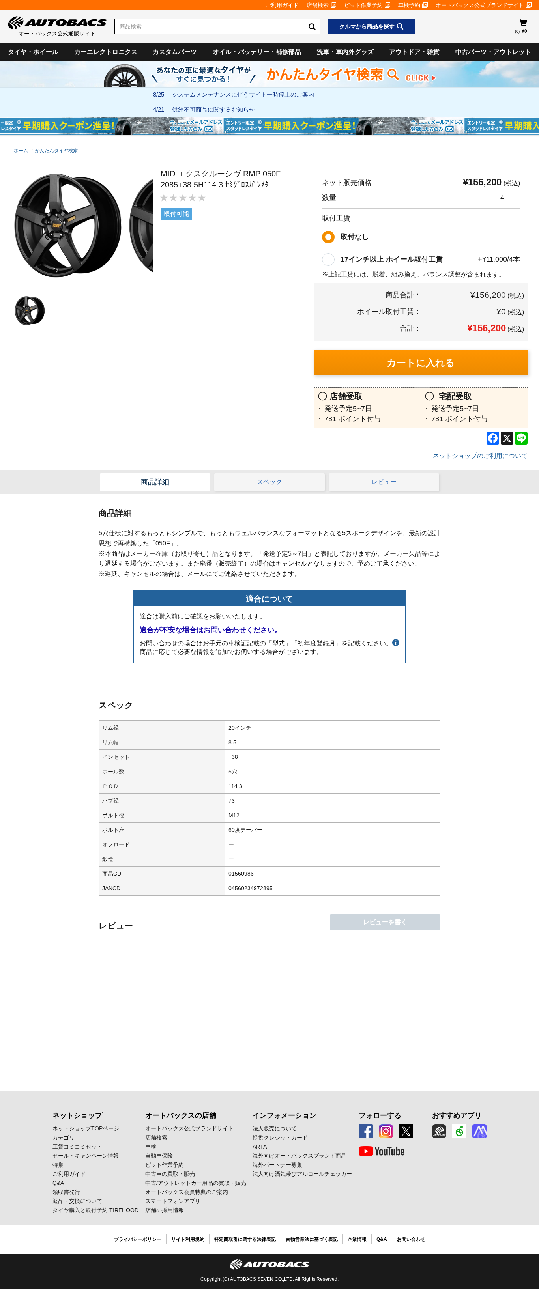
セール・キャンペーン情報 (85, 1156)
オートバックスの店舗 (180, 1115)
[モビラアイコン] (479, 1131)
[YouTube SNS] (381, 1151)
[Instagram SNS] (386, 1131)
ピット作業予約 (363, 5)
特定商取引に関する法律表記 (245, 1239)
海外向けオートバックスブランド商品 (299, 1156)
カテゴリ (63, 1137)
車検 (150, 1146)
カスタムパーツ (175, 52)
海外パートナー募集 (277, 1165)
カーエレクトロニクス (105, 52)
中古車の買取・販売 (170, 1174)
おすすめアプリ (457, 1115)
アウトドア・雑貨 (414, 52)
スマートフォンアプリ (172, 1201)
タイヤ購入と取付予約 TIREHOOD (95, 1210)
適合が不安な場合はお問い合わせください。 (211, 630)
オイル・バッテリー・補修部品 (257, 52)
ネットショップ (77, 1115)
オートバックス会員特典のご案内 (186, 1192)
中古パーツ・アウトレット (493, 52)
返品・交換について (77, 1201)
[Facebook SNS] (366, 1131)
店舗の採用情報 (164, 1210)
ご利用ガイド (282, 5)
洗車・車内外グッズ (345, 52)
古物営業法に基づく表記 (312, 1239)
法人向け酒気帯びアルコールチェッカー (302, 1174)
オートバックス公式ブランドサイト (480, 5)
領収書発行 (66, 1192)
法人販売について (275, 1128)
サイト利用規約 (187, 1239)
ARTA (260, 1146)
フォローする (380, 1115)
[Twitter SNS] (406, 1131)
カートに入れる (421, 362)
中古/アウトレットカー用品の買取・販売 (195, 1183)
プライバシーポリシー (137, 1239)
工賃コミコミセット (77, 1146)
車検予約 (409, 5)
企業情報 (357, 1239)
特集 (58, 1165)
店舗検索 (318, 5)
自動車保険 (159, 1156)
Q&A (58, 1183)
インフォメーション (284, 1115)
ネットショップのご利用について (480, 455)
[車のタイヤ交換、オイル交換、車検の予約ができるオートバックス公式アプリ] (439, 1131)
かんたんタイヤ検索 (56, 150)
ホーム (21, 150)
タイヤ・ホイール (33, 52)
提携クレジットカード (280, 1137)
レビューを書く (385, 922)
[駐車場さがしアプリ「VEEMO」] (459, 1131)
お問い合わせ (411, 1239)
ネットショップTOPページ (85, 1128)
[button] (28, 311)
